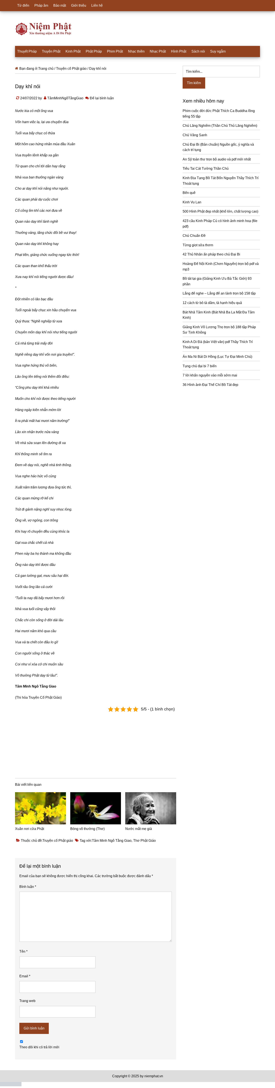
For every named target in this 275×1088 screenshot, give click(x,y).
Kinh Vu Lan (192, 202)
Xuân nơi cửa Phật (29, 829)
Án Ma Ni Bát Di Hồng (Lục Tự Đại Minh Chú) (217, 356)
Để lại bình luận (102, 98)
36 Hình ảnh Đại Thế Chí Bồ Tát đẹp (210, 385)
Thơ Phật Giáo (144, 840)
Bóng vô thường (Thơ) (87, 829)
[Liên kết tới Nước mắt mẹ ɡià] (150, 808)
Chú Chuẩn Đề (194, 235)
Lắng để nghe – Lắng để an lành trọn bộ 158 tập (219, 293)
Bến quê (189, 193)
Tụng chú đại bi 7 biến (200, 366)
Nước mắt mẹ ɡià (138, 829)
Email (24, 976)
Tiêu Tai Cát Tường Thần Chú (206, 168)
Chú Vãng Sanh (195, 135)
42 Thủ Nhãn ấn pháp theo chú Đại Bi (211, 254)
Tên (23, 951)
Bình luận (27, 887)
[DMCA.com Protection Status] (10, 1085)
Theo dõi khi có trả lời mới (39, 1047)
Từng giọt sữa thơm (198, 245)
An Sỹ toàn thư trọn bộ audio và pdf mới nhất (217, 159)
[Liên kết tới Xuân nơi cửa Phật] (40, 808)
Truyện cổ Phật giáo (58, 840)
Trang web (27, 1001)
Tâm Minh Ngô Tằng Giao (111, 840)
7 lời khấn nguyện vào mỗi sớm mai (210, 375)
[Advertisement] (95, 744)
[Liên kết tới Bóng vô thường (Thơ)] (95, 808)
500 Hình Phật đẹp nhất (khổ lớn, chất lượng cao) (220, 211)
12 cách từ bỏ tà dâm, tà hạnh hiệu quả (212, 303)
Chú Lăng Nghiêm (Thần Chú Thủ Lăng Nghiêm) (220, 125)
